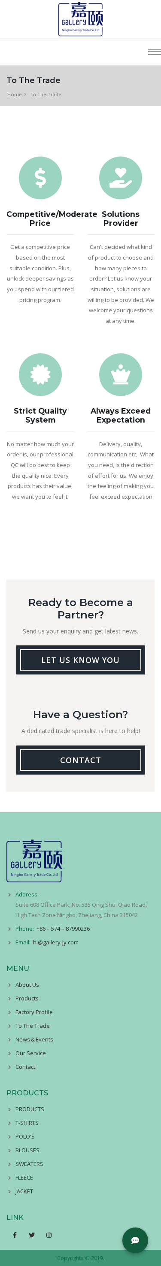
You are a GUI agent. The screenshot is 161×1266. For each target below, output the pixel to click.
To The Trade (32, 1025)
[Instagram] (49, 1235)
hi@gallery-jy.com (56, 942)
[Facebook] (14, 1235)
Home (14, 94)
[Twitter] (31, 1235)
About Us (27, 984)
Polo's (25, 1136)
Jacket (24, 1191)
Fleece (24, 1177)
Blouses (27, 1150)
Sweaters (29, 1164)
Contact (25, 1067)
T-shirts (27, 1123)
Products (27, 998)
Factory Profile (34, 1012)
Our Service (30, 1053)
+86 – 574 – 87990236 (63, 928)
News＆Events (34, 1039)
